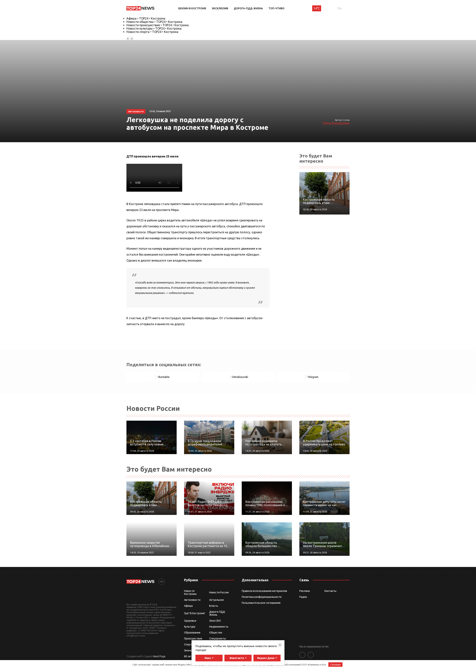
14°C (316, 8)
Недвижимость (218, 626)
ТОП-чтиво (276, 8)
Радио (303, 596)
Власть (213, 605)
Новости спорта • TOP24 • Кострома (152, 31)
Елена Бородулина (336, 123)
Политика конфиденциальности (262, 596)
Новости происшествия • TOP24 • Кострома (157, 25)
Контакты (330, 590)
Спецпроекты (217, 638)
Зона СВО (215, 620)
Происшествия (193, 638)
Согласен (335, 664)
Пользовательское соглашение (261, 602)
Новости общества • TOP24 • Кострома (154, 21)
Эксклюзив (220, 8)
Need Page (159, 656)
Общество (215, 632)
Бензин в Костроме (192, 8)
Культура (189, 626)
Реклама (304, 590)
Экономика (190, 650)
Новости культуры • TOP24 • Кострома (153, 28)
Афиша (188, 605)
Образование (192, 632)
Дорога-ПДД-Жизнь (248, 8)
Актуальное (216, 599)
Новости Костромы (190, 592)
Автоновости (192, 599)
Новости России (219, 592)
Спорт (188, 644)
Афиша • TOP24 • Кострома (145, 18)
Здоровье (190, 620)
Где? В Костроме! (194, 613)
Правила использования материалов (264, 590)
